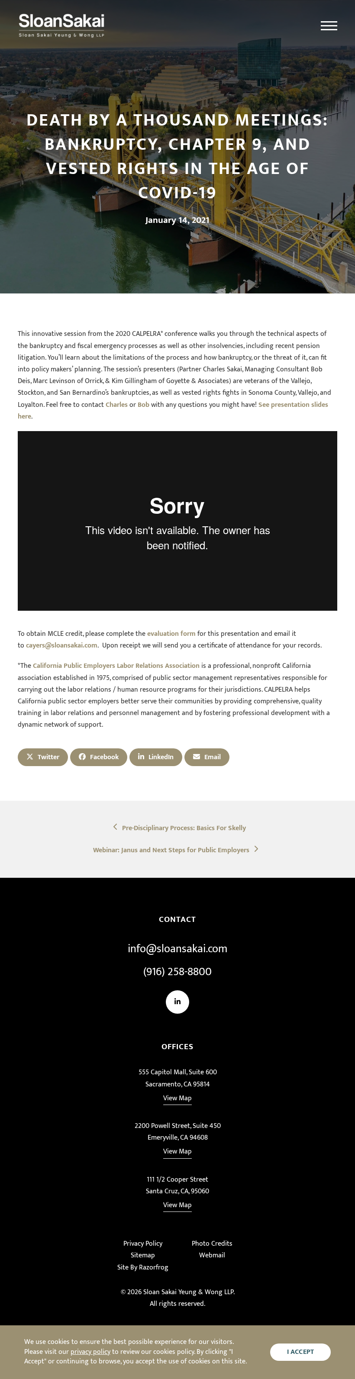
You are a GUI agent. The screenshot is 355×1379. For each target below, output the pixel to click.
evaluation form (171, 634)
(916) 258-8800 (177, 972)
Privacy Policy (142, 1244)
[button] (329, 25)
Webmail (212, 1255)
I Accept (300, 1352)
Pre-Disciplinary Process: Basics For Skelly (184, 828)
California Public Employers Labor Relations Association (116, 666)
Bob (143, 405)
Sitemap (143, 1255)
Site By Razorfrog (142, 1267)
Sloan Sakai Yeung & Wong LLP (188, 1292)
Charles (117, 405)
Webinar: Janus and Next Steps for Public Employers (171, 850)
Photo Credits (212, 1244)
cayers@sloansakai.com (61, 645)
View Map (177, 1098)
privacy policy (90, 1352)
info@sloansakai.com (177, 949)
